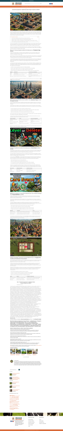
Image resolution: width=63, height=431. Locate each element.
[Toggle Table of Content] (37, 37)
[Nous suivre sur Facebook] (49, 3)
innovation (15, 401)
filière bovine (17, 399)
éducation (13, 407)
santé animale (15, 404)
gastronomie (12, 401)
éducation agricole (16, 407)
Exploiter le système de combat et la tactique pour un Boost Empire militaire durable (21, 39)
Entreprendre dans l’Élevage (24, 6)
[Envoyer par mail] (25, 357)
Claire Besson (28, 11)
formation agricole (13, 400)
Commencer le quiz (20, 284)
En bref (26, 8)
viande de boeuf (16, 406)
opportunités (14, 402)
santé (12, 404)
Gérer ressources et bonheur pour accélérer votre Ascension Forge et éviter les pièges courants (22, 38)
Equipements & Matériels (50, 6)
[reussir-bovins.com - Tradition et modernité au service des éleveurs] (17, 4)
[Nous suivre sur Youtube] (52, 3)
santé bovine (19, 404)
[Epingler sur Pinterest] (27, 357)
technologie (13, 405)
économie (18, 406)
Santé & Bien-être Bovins (37, 6)
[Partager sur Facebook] (23, 357)
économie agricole (11, 407)
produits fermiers (17, 402)
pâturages (10, 403)
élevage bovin (15, 408)
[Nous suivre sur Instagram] (51, 3)
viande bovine (13, 406)
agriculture (12, 395)
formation (10, 400)
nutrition (12, 402)
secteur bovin (11, 405)
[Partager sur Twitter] (24, 357)
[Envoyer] (40, 3)
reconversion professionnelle (15, 403)
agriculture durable (15, 396)
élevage (11, 408)
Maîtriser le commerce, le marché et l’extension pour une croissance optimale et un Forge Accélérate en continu (24, 40)
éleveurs (13, 409)
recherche (12, 403)
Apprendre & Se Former (43, 6)
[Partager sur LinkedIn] (28, 357)
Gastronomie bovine (31, 6)
